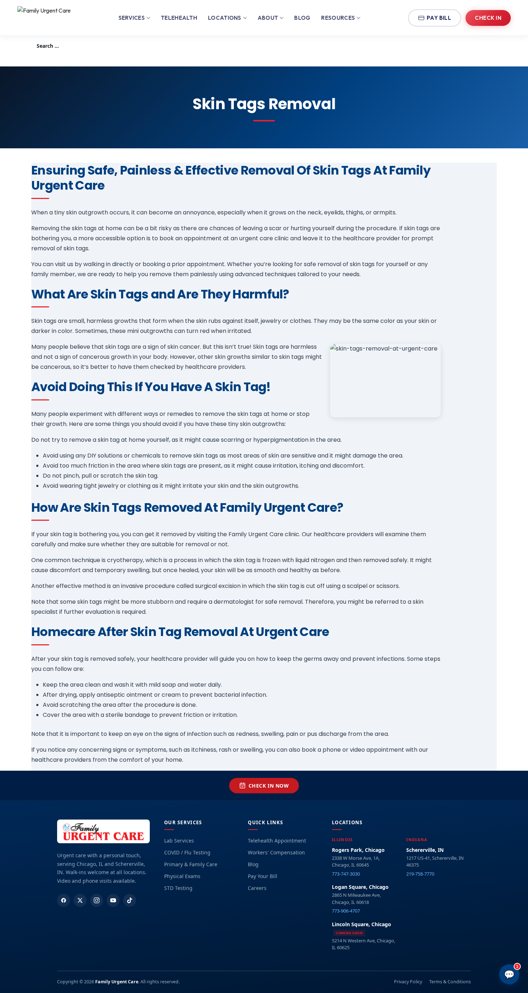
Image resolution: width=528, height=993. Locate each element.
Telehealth (179, 17)
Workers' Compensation (276, 852)
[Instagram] (96, 900)
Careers (257, 888)
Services (132, 17)
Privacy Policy (408, 982)
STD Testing (178, 888)
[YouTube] (113, 900)
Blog (302, 17)
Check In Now (269, 785)
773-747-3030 (346, 874)
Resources (338, 17)
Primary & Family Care (190, 864)
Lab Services (179, 840)
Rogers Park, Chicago (358, 849)
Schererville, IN (425, 849)
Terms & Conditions (450, 982)
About (268, 17)
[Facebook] (63, 900)
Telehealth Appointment (277, 840)
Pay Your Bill (262, 876)
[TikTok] (129, 900)
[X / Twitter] (80, 900)
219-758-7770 (420, 874)
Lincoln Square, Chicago (361, 924)
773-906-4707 (346, 911)
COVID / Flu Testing (187, 852)
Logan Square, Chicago (360, 886)
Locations (224, 17)
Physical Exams (182, 876)
